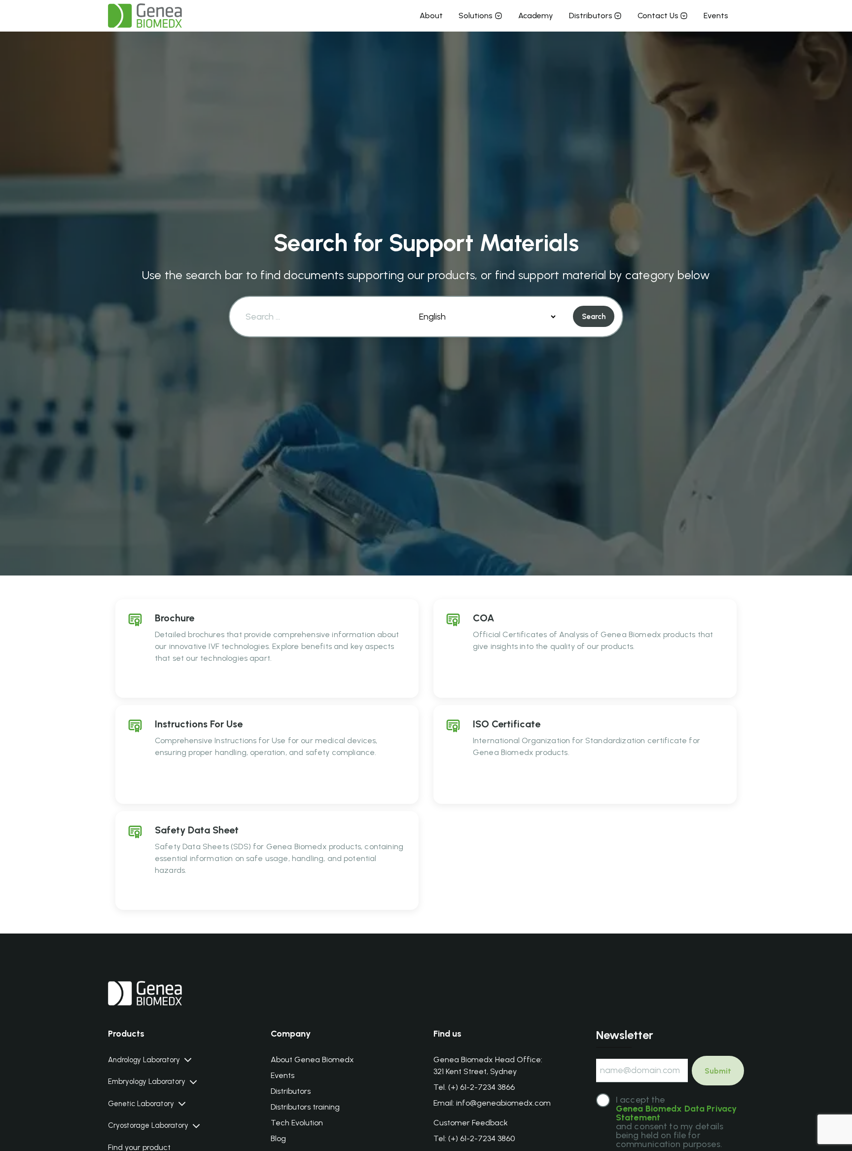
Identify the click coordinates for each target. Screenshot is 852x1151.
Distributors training (305, 1107)
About (431, 15)
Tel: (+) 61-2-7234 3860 (474, 1138)
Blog (278, 1138)
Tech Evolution (297, 1122)
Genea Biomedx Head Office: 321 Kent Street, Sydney (487, 1065)
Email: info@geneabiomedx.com (492, 1103)
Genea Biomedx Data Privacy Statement (676, 1113)
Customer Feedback (470, 1122)
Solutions (476, 15)
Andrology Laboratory (144, 1060)
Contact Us (658, 15)
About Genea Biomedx (312, 1059)
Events (716, 15)
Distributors (590, 15)
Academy (535, 15)
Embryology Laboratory (146, 1081)
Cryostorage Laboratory (148, 1125)
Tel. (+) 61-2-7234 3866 (474, 1087)
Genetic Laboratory (141, 1104)
